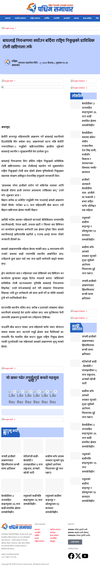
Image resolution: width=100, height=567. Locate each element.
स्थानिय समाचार (20, 18)
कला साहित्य (87, 18)
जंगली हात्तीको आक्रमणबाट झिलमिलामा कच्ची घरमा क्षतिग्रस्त (10, 462)
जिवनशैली (4, 451)
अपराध (76, 18)
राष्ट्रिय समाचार (35, 18)
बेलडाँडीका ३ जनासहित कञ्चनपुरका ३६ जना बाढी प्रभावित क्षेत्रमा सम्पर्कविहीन (10, 504)
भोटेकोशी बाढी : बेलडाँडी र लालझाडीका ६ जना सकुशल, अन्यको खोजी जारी (33, 464)
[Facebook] (71, 556)
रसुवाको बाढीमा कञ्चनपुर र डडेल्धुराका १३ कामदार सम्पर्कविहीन (53, 504)
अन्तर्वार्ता (67, 18)
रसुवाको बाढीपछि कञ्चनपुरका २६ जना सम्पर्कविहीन (32, 500)
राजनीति (56, 18)
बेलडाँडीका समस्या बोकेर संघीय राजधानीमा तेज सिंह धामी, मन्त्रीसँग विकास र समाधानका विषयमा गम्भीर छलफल (89, 152)
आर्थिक (46, 18)
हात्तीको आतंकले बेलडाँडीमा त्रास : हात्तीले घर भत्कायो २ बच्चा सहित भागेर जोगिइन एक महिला (89, 194)
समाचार (8, 18)
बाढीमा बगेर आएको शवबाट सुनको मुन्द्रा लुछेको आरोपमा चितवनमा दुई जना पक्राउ (55, 464)
